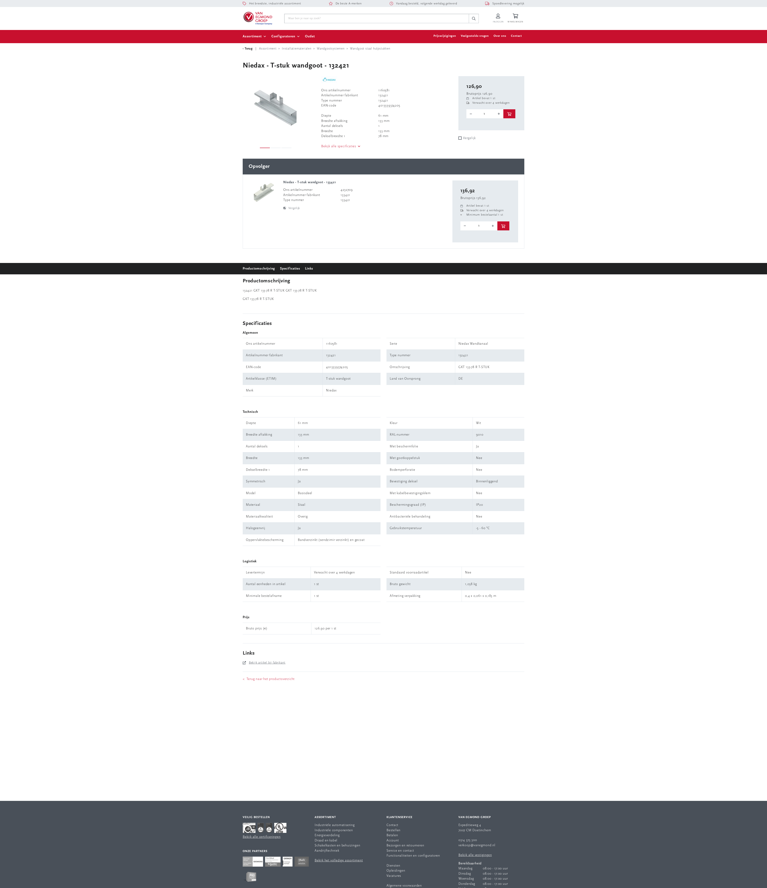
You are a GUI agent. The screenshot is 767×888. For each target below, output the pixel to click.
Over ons (500, 36)
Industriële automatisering (335, 825)
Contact (516, 36)
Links (309, 268)
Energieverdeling (327, 835)
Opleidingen (395, 870)
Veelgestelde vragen (475, 36)
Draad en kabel (326, 840)
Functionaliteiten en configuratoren (413, 855)
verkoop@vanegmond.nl (476, 845)
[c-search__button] (474, 18)
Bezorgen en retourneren (405, 845)
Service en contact (400, 850)
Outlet (310, 36)
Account (392, 840)
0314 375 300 (467, 840)
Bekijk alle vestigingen (475, 855)
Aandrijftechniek (327, 850)
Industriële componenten (334, 830)
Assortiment (252, 36)
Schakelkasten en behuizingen (337, 845)
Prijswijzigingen (444, 36)
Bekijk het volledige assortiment (339, 860)
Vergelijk (469, 138)
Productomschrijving (259, 268)
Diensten (393, 865)
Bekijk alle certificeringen (262, 837)
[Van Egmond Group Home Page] (257, 18)
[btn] (509, 113)
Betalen (392, 835)
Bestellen (393, 830)
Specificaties (290, 268)
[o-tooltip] (484, 114)
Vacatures (393, 876)
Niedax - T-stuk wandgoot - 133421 (309, 182)
